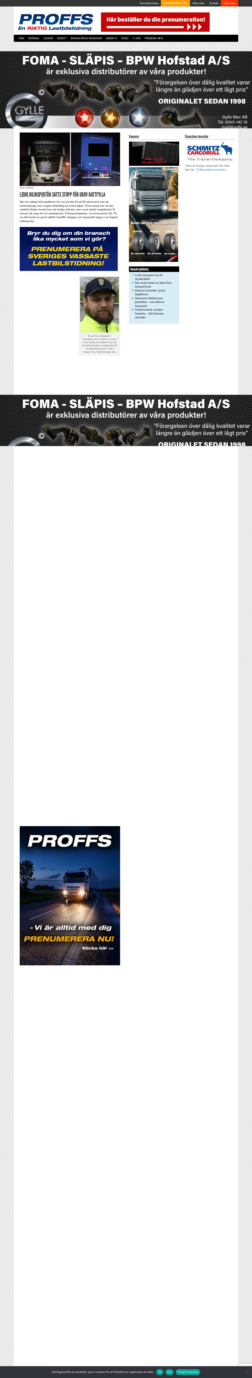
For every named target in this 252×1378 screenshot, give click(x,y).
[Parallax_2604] (70, 895)
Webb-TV (111, 38)
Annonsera (229, 3)
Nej (169, 1371)
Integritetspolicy (188, 1371)
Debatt (62, 38)
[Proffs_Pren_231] (69, 248)
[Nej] (247, 1372)
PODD (124, 38)
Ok (160, 1371)
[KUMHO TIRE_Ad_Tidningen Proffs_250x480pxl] (153, 214)
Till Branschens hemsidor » (211, 169)
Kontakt (213, 3)
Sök (137, 38)
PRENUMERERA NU (175, 3)
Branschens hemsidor (86, 38)
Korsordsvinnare (149, 3)
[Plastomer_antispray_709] (154, 153)
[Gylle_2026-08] (126, 94)
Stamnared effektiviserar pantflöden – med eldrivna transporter (149, 302)
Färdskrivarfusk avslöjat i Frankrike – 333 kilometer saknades (149, 313)
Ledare (48, 38)
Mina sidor (198, 3)
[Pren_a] (154, 21)
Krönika (33, 38)
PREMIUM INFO (154, 38)
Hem (21, 38)
